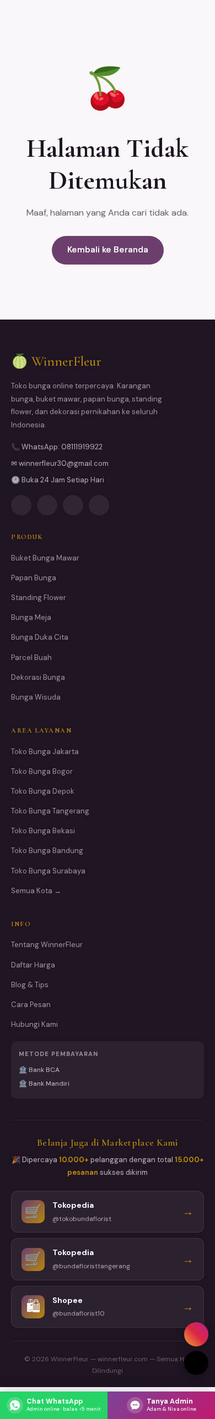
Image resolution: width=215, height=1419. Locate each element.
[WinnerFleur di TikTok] (99, 505)
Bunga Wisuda (36, 697)
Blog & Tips (30, 984)
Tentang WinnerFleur (47, 944)
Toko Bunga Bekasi (43, 830)
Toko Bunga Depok (42, 791)
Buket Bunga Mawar (45, 558)
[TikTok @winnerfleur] (196, 1363)
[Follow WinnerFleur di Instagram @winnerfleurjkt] (21, 505)
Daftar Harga (33, 965)
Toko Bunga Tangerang (50, 811)
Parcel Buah (31, 657)
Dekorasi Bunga (38, 677)
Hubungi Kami (34, 1024)
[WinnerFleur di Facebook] (47, 505)
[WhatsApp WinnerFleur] (73, 505)
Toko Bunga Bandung (47, 850)
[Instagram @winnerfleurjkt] (196, 1334)
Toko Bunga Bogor (42, 771)
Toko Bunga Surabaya (48, 871)
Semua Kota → (36, 890)
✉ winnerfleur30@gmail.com (60, 463)
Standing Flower (38, 597)
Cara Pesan (31, 1004)
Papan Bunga (33, 577)
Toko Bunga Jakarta (45, 751)
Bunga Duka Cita (39, 637)
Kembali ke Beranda (107, 249)
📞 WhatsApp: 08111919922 (57, 447)
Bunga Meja (31, 617)
